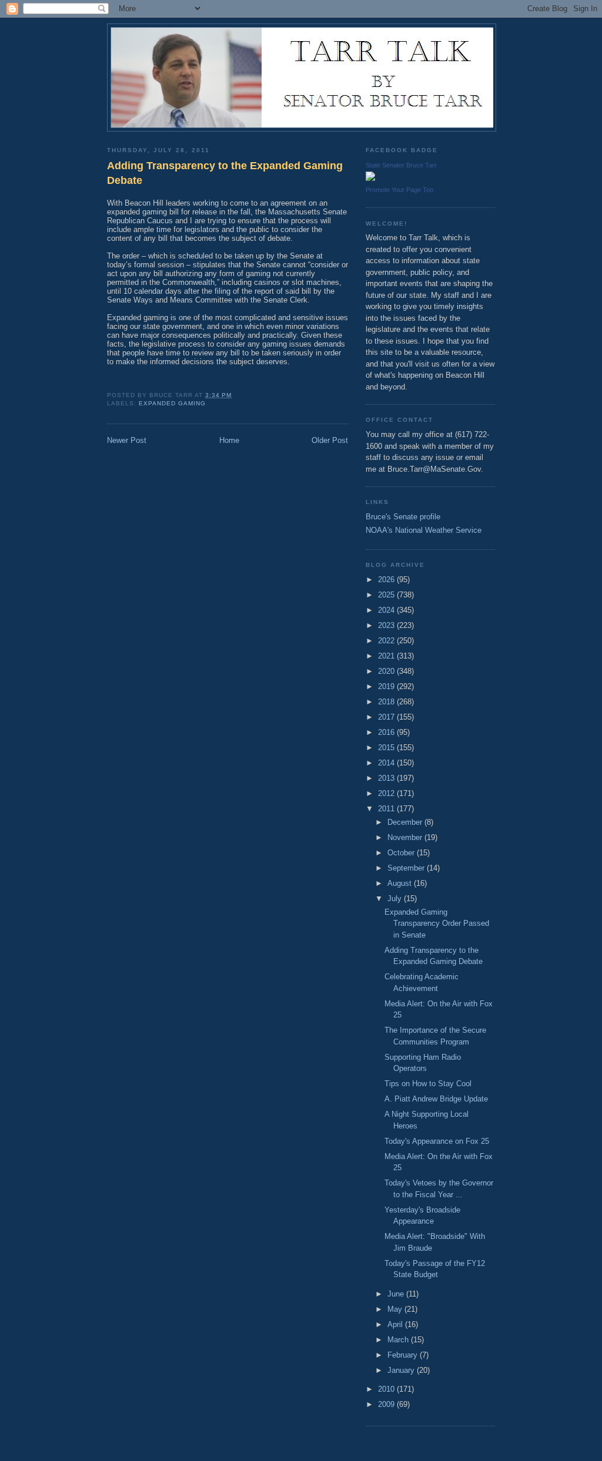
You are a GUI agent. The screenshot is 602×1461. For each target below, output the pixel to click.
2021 (387, 655)
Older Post (330, 440)
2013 (387, 778)
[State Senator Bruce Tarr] (370, 178)
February (403, 1355)
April (396, 1324)
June (396, 1293)
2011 (387, 808)
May (395, 1309)
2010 (387, 1389)
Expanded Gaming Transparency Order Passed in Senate (436, 923)
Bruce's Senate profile (403, 516)
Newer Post (126, 440)
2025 (387, 594)
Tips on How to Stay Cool (427, 1083)
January (402, 1370)
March (399, 1339)
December (405, 822)
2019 (387, 686)
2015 (387, 747)
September (407, 868)
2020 (387, 671)
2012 (387, 793)
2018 (387, 701)
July (395, 898)
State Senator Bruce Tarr (401, 165)
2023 (387, 625)
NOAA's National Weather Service (423, 530)
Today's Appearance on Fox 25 (436, 1141)
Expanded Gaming (172, 403)
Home (229, 440)
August (400, 883)
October (402, 852)
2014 (387, 762)
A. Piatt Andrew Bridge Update (436, 1098)
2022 (387, 640)
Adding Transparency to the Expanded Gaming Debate (225, 173)
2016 (387, 732)
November (405, 837)
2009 (387, 1404)
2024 (387, 610)
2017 (387, 717)
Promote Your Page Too (399, 189)
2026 (387, 579)
